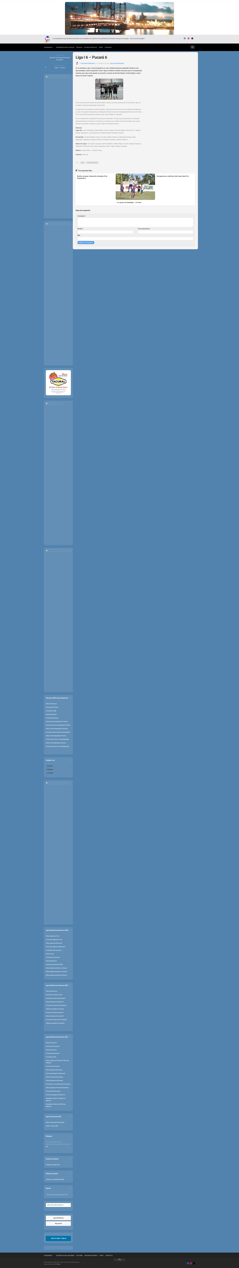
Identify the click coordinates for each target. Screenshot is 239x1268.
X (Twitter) (50, 773)
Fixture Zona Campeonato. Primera (57, 721)
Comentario (81, 216)
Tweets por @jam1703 (53, 1164)
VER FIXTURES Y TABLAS (58, 1238)
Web (78, 235)
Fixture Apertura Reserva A (54, 943)
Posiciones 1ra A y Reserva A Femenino (58, 1084)
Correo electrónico (144, 228)
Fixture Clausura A (51, 991)
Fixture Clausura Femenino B (55, 1016)
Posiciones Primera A (52, 1046)
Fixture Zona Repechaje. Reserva (56, 743)
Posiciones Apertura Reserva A (55, 946)
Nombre (80, 228)
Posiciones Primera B (52, 957)
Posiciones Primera (52, 707)
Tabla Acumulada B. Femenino (55, 1023)
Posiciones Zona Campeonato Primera (58, 725)
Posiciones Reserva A (52, 1053)
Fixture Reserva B (51, 961)
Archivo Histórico (90, 47)
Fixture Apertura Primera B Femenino (57, 1087)
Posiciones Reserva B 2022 (54, 964)
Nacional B (58, 1223)
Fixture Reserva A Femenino (54, 1080)
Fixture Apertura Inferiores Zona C (56, 975)
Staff (101, 47)
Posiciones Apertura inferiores (55, 1095)
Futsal (82, 162)
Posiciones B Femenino (53, 1091)
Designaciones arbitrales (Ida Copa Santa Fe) (173, 176)
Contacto (108, 47)
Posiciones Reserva (52, 718)
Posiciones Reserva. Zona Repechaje (57, 746)
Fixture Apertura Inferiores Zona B (56, 971)
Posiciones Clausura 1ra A (54, 994)
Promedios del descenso (54, 950)
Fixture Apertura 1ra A (52, 936)
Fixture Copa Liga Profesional (55, 1122)
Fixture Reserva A (51, 714)
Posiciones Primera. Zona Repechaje (57, 739)
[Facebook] (185, 38)
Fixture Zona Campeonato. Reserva (57, 728)
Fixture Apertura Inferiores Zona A (56, 968)
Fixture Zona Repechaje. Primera (56, 735)
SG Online (57, 1264)
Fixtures (79, 47)
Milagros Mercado (88, 63)
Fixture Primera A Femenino (54, 1077)
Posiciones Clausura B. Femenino (56, 1019)
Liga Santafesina (118, 63)
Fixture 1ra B (50, 954)
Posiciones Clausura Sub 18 (54, 1012)
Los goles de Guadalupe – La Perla (129, 202)
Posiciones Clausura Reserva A (55, 998)
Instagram (50, 769)
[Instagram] (188, 38)
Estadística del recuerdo (65, 47)
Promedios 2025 (51, 711)
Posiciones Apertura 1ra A (54, 939)
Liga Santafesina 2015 (92, 162)
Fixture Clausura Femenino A (55, 1002)
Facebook (50, 766)
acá (47, 1146)
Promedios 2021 (51, 1057)
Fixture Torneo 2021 (52, 1126)
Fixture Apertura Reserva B (54, 1070)
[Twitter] (192, 38)
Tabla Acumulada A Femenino (55, 1009)
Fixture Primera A (51, 703)
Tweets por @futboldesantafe (55, 1179)
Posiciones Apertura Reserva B (55, 1073)
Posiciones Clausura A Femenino (56, 1005)
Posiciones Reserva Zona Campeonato (58, 732)
